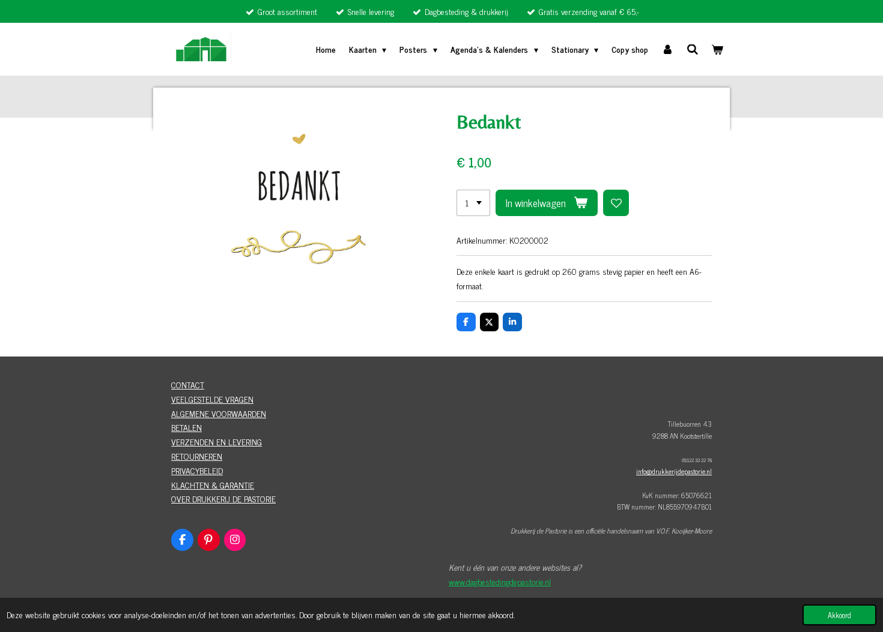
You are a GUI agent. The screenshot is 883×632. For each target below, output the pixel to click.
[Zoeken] (692, 49)
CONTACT (187, 384)
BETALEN (186, 427)
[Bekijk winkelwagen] (717, 49)
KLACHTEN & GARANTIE (212, 485)
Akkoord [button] (839, 615)
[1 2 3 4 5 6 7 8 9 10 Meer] (473, 203)
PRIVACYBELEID (197, 470)
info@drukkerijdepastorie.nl (674, 471)
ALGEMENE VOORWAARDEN (218, 413)
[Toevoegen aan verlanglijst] (616, 203)
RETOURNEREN (196, 456)
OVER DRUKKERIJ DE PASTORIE (223, 498)
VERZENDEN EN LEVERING (216, 441)
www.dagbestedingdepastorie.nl (500, 581)
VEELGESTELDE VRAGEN (212, 399)
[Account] (667, 49)
